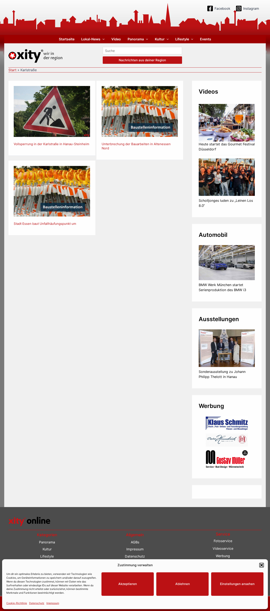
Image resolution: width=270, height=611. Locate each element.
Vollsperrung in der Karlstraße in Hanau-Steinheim (51, 144)
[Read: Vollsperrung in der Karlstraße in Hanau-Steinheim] (52, 111)
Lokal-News (90, 39)
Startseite (66, 39)
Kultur (160, 39)
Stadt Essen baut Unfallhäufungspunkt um (45, 224)
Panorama (136, 39)
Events (205, 39)
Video (116, 39)
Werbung (223, 556)
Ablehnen (182, 584)
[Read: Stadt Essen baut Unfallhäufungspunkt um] (52, 191)
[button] (261, 565)
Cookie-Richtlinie (16, 602)
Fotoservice (223, 541)
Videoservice (223, 548)
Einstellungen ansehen (237, 584)
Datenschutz (36, 602)
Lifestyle (182, 39)
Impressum (52, 602)
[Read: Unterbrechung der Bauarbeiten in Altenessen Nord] (140, 111)
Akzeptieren (127, 584)
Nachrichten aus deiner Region (142, 60)
